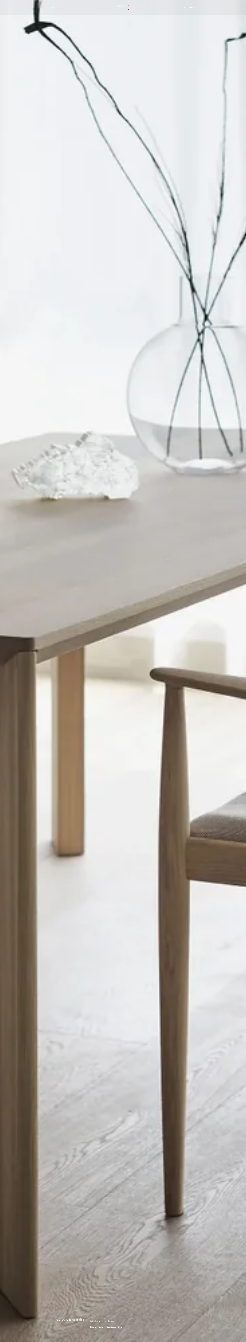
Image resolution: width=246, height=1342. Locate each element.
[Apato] (123, 7)
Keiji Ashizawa (95, 1321)
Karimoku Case (109, 1321)
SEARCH (191, 7)
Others (120, 1327)
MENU (54, 7)
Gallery (101, 1327)
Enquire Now (181, 1320)
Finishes (93, 1327)
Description (111, 1327)
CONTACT (183, 7)
